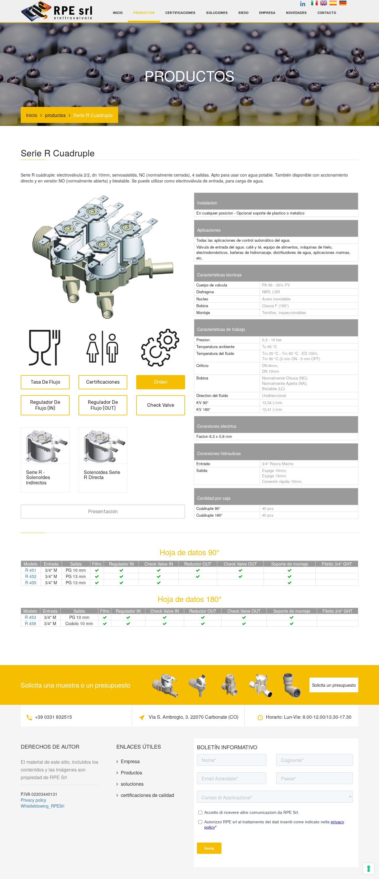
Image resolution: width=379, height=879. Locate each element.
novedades (296, 13)
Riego (243, 13)
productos (144, 13)
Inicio (118, 13)
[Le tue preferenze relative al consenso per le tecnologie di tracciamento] (368, 868)
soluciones (217, 13)
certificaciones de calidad (147, 795)
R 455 (30, 582)
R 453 (30, 617)
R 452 (30, 576)
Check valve (160, 405)
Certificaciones (180, 13)
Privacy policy (33, 800)
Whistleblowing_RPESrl (42, 806)
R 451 (30, 570)
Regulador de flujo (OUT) (103, 405)
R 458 (30, 623)
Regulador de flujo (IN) (45, 405)
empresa (267, 13)
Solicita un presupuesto (334, 685)
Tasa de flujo (45, 382)
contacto (326, 13)
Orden (161, 382)
